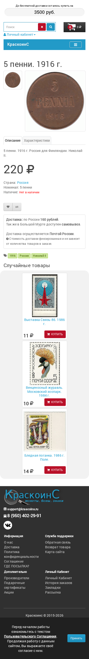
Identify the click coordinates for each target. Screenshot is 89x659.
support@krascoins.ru (22, 509)
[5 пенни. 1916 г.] (13, 80)
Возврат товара (58, 547)
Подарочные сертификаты (14, 585)
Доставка (12, 547)
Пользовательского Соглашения (30, 636)
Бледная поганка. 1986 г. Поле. (44, 457)
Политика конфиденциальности (21, 554)
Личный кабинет (19, 34)
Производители (16, 578)
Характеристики (37, 140)
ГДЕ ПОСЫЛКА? (16, 566)
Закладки (53, 587)
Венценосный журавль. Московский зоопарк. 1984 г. (44, 391)
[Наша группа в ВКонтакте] (8, 525)
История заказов (58, 582)
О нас (8, 542)
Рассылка (53, 592)
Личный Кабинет (58, 578)
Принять (76, 638)
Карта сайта (55, 551)
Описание (13, 140)
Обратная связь (58, 542)
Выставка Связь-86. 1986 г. (44, 321)
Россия (22, 182)
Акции (9, 592)
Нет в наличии (29, 192)
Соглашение (13, 561)
